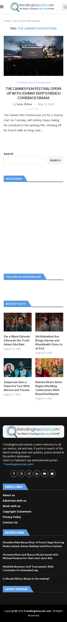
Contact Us (10, 522)
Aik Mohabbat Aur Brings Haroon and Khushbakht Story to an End (48, 342)
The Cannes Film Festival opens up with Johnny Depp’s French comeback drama (33, 93)
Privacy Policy (12, 517)
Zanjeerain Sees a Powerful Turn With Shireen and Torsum (17, 386)
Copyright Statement (17, 511)
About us (9, 495)
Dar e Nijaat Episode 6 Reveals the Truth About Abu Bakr (17, 340)
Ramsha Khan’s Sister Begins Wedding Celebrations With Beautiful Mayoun (48, 388)
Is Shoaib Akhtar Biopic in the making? (26, 578)
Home (7, 21)
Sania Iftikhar (24, 104)
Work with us (11, 506)
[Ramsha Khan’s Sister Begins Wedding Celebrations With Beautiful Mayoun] (49, 367)
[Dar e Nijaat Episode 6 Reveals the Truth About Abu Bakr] (18, 322)
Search (8, 154)
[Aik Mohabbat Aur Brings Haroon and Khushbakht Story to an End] (49, 322)
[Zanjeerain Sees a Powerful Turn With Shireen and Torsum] (18, 367)
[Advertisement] (33, 227)
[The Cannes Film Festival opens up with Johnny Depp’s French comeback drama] (33, 56)
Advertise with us (14, 500)
